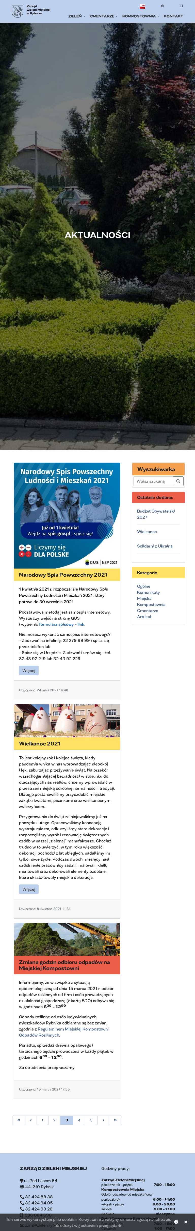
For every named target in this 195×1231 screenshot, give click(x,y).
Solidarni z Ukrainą (155, 545)
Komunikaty (148, 592)
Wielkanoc (147, 531)
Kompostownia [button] (139, 16)
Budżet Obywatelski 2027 (156, 514)
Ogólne (143, 586)
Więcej (30, 670)
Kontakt (173, 16)
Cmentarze (147, 610)
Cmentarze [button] (102, 16)
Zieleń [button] (75, 16)
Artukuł (144, 616)
